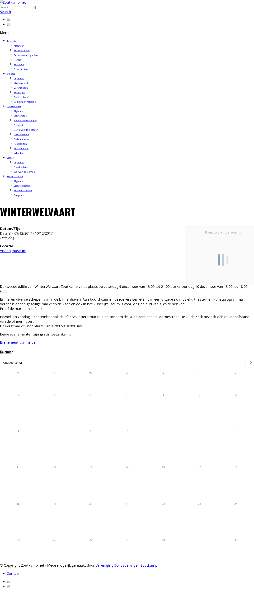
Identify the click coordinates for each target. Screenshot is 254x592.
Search (5, 11)
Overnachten (21, 69)
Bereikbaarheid (22, 50)
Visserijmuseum (22, 185)
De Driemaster (21, 139)
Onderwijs (19, 125)
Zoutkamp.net (21, 148)
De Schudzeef (21, 97)
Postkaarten (20, 143)
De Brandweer (21, 134)
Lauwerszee (20, 115)
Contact (13, 573)
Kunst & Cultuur (15, 176)
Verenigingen (21, 87)
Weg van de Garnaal (24, 171)
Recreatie (19, 64)
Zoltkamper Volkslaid (25, 101)
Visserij (11, 157)
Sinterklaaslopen (23, 190)
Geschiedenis (14, 106)
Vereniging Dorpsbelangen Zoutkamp (126, 565)
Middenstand (21, 83)
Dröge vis (19, 195)
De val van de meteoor (26, 129)
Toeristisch (12, 41)
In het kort (19, 153)
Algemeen (19, 45)
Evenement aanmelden (19, 342)
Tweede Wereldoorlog (25, 120)
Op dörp (11, 73)
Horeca (17, 59)
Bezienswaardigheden (26, 55)
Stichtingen (19, 92)
